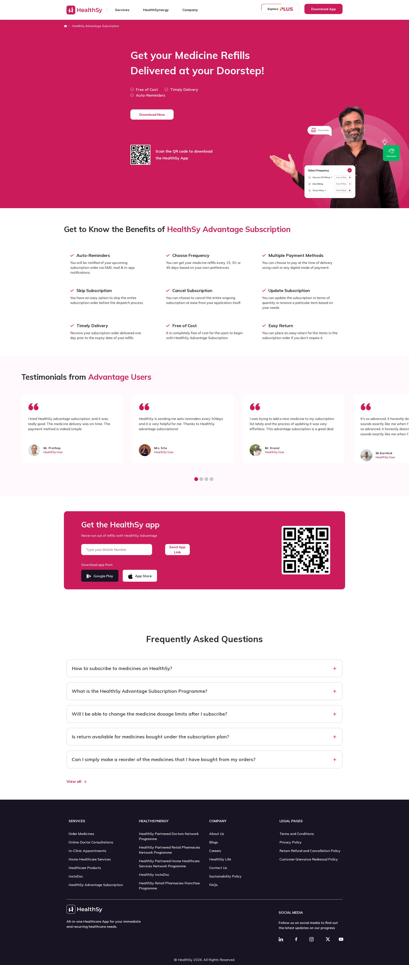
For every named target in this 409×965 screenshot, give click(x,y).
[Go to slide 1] (196, 479)
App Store (143, 576)
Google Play (103, 576)
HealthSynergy (156, 10)
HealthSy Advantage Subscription (95, 26)
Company (190, 10)
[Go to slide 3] (206, 479)
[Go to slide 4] (211, 479)
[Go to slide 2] (201, 479)
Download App (323, 9)
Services (122, 10)
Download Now (152, 114)
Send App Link (177, 549)
